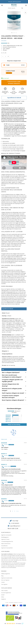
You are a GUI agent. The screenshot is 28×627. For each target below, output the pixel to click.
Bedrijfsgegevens (5, 537)
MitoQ (2, 597)
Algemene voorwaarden (6, 535)
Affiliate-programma (5, 573)
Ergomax (3, 40)
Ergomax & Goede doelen (6, 578)
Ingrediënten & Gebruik (14, 97)
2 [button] (12, 511)
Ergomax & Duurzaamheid (7, 547)
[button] (4, 43)
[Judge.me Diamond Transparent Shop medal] (13, 432)
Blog (2, 575)
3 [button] (14, 511)
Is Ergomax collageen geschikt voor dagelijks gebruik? (12, 380)
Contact (3, 582)
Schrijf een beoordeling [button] (14, 424)
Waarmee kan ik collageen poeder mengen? (12, 389)
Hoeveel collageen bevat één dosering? (10, 385)
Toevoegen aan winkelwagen (13, 82)
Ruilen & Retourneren (5, 543)
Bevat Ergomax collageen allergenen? (13, 400)
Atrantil (2, 594)
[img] (4, 442)
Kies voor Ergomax (5, 580)
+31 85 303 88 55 (15, 523)
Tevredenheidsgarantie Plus (7, 541)
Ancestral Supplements (6, 592)
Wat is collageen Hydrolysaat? (11, 372)
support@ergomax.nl (15, 526)
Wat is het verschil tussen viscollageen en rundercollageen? (11, 376)
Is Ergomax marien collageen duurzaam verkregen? (10, 396)
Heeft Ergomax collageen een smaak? (13, 393)
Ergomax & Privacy (5, 539)
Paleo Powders (4, 590)
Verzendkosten (4, 545)
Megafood (3, 599)
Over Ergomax (4, 584)
